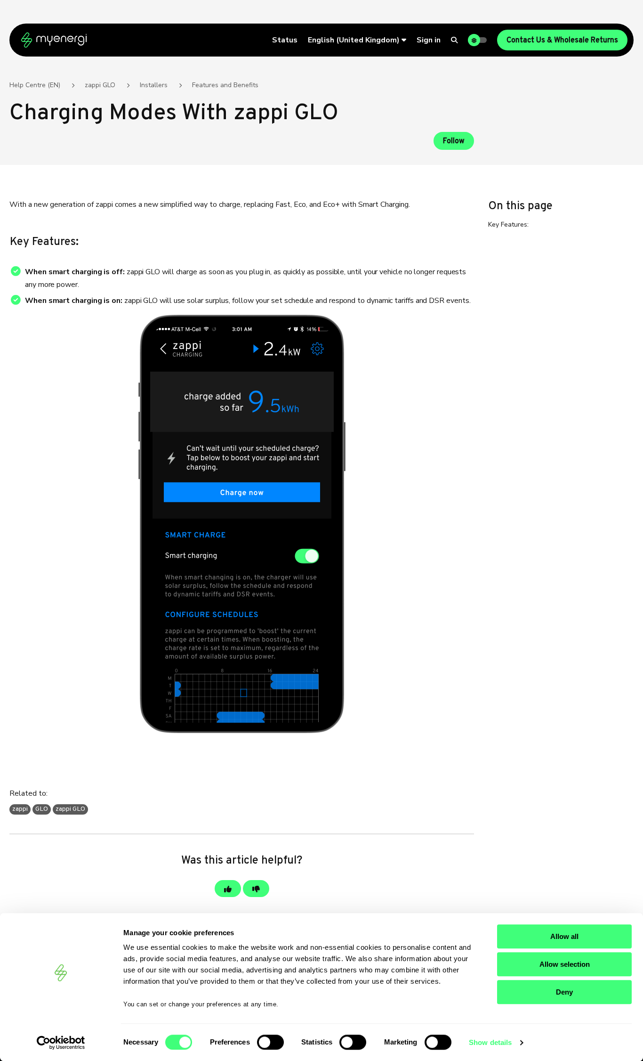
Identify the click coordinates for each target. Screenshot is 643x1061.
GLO (41, 809)
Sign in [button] (429, 40)
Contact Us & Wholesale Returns (562, 40)
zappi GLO (100, 85)
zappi (20, 809)
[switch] (270, 1042)
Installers (154, 85)
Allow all (564, 936)
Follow (454, 141)
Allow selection (564, 964)
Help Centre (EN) (34, 85)
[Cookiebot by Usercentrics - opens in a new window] (61, 1043)
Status (284, 40)
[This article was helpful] (228, 888)
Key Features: (508, 224)
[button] (357, 40)
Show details (490, 1042)
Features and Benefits (225, 85)
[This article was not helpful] (256, 888)
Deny (564, 992)
